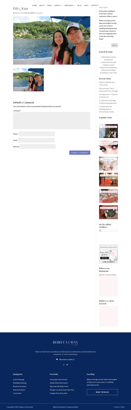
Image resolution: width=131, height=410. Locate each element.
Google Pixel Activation (59, 393)
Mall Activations (19, 390)
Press (49, 5)
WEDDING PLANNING (108, 68)
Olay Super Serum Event (58, 379)
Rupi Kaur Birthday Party (59, 386)
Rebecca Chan (19, 13)
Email (15, 140)
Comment (17, 111)
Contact (95, 5)
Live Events (17, 393)
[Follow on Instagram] (67, 364)
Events (57, 5)
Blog (80, 5)
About (42, 5)
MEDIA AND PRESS (108, 70)
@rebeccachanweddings (107, 275)
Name (15, 134)
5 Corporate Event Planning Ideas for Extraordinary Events (106, 109)
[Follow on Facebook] (64, 364)
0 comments (39, 13)
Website (16, 147)
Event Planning (18, 379)
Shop (86, 5)
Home (34, 5)
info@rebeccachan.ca (66, 359)
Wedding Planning (19, 383)
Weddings (69, 5)
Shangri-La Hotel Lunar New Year (62, 390)
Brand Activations (19, 386)
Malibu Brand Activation (59, 383)
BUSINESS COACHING (108, 73)
